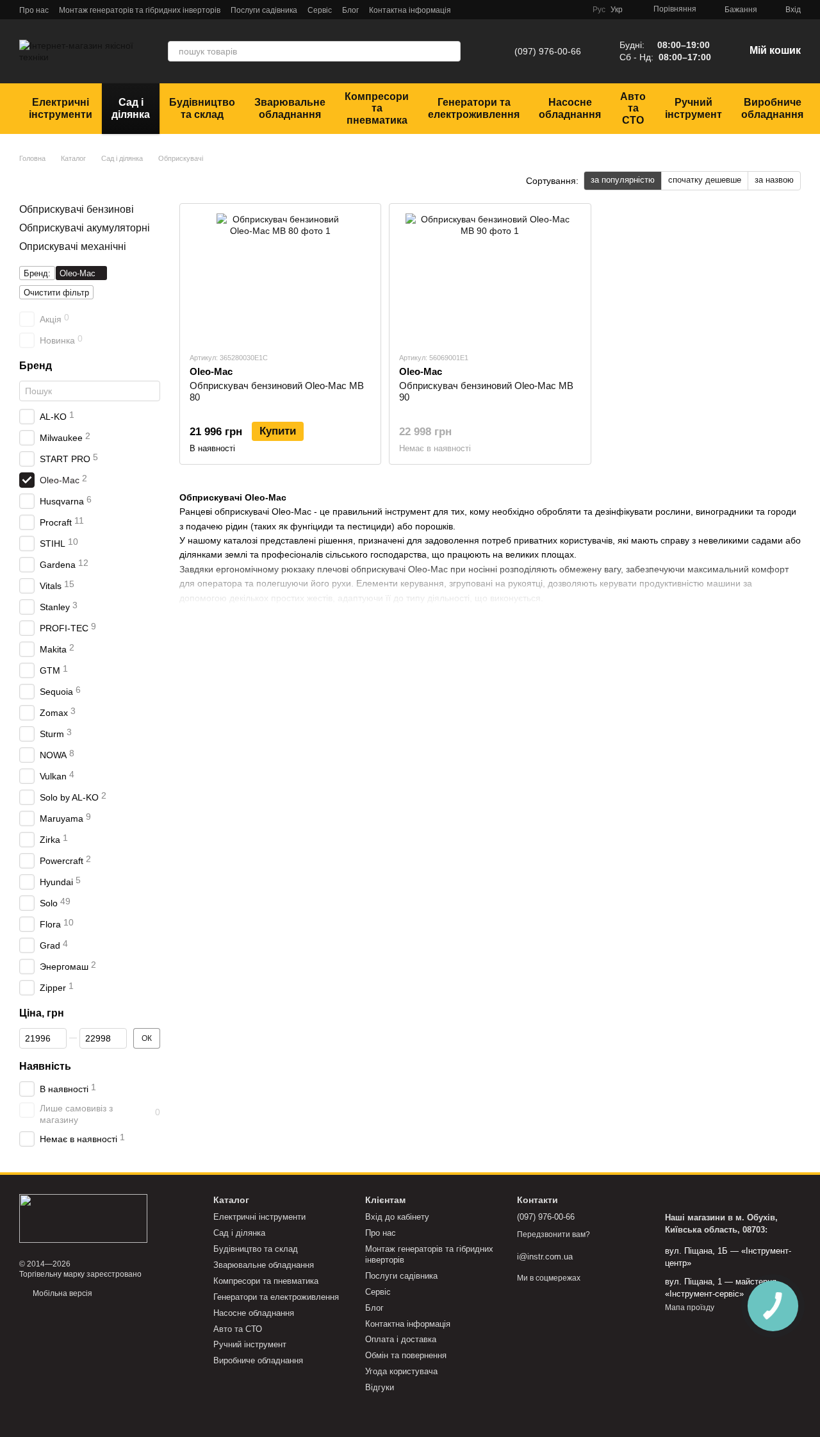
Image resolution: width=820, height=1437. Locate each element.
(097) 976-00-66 (547, 51)
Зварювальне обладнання (289, 108)
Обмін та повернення (406, 1355)
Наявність (45, 1066)
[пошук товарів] (450, 51)
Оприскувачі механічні (72, 245)
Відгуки (379, 1387)
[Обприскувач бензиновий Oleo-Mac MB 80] (280, 277)
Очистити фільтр (56, 292)
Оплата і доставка (400, 1339)
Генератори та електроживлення (474, 108)
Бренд (35, 365)
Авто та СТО (633, 108)
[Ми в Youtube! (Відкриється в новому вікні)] (559, 9)
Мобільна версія (61, 1293)
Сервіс (320, 10)
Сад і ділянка (130, 108)
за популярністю (623, 180)
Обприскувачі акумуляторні (84, 227)
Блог (350, 10)
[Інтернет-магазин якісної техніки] (83, 1217)
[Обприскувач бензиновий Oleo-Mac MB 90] (489, 277)
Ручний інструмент (693, 108)
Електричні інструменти (60, 108)
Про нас (34, 10)
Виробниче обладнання (772, 108)
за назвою (774, 180)
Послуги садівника (264, 10)
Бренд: (37, 273)
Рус (599, 9)
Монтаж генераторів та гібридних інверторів (139, 10)
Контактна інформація (410, 10)
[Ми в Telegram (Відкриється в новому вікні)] (513, 9)
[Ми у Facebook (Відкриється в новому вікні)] (528, 9)
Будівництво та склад (202, 108)
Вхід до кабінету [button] (397, 1217)
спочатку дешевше (704, 180)
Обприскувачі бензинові (76, 209)
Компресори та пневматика (377, 108)
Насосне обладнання (570, 108)
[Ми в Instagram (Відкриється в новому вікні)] (544, 9)
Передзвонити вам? (553, 1234)
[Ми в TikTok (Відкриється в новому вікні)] (575, 9)
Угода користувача (401, 1371)
